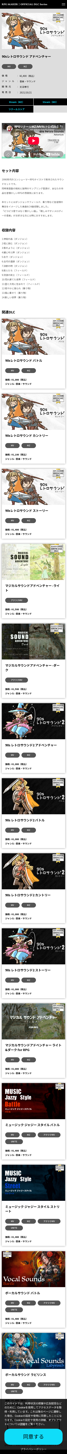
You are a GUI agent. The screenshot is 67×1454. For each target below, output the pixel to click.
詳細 (22, 1424)
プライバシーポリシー (33, 1449)
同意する (33, 1437)
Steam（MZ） (16, 102)
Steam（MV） (50, 102)
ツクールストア (17, 109)
